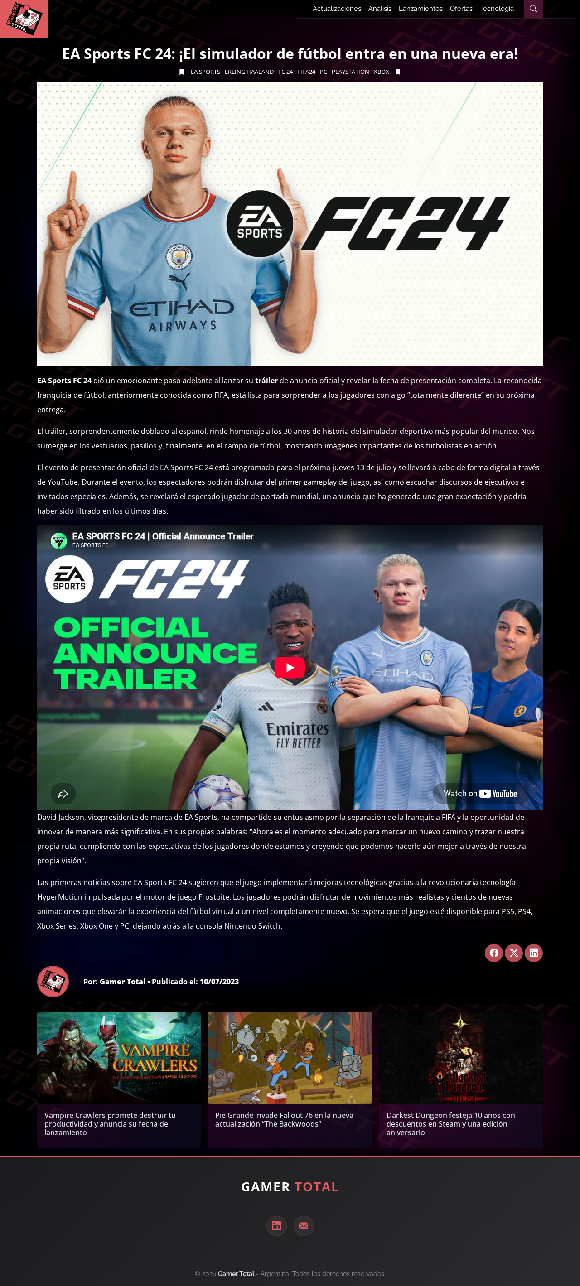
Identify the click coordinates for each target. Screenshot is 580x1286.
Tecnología (497, 9)
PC (323, 71)
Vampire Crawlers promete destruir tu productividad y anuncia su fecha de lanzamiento (110, 1123)
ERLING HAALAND (249, 71)
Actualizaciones (337, 9)
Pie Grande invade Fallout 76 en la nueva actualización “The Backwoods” (284, 1119)
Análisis (380, 9)
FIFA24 (306, 71)
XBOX (381, 71)
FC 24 (285, 71)
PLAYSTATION (350, 71)
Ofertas (461, 9)
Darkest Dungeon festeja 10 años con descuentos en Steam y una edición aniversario (451, 1123)
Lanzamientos (421, 9)
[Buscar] (533, 9)
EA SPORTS (205, 71)
